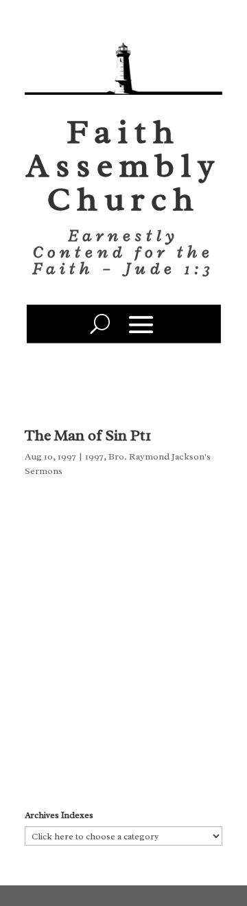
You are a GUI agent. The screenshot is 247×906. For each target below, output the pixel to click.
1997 (94, 456)
